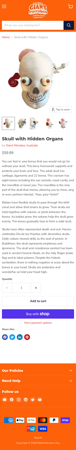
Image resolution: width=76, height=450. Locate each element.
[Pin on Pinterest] (27, 337)
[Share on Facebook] (5, 337)
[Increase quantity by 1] (36, 288)
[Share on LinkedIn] (20, 337)
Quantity (7, 279)
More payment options (38, 322)
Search (38, 437)
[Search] (69, 25)
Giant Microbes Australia (22, 145)
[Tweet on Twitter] (12, 337)
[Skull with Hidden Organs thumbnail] (8, 123)
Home (6, 37)
